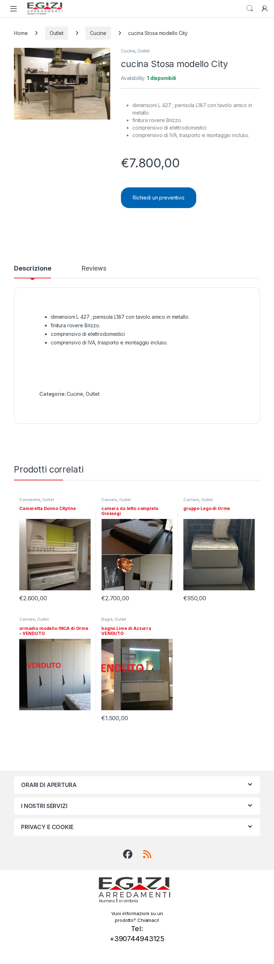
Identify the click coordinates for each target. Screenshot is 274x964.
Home (20, 33)
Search (250, 8)
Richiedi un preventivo (158, 198)
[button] (104, 55)
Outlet (56, 33)
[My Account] (265, 8)
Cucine (98, 33)
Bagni (106, 619)
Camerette (29, 499)
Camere (109, 499)
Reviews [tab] (93, 268)
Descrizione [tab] (32, 268)
